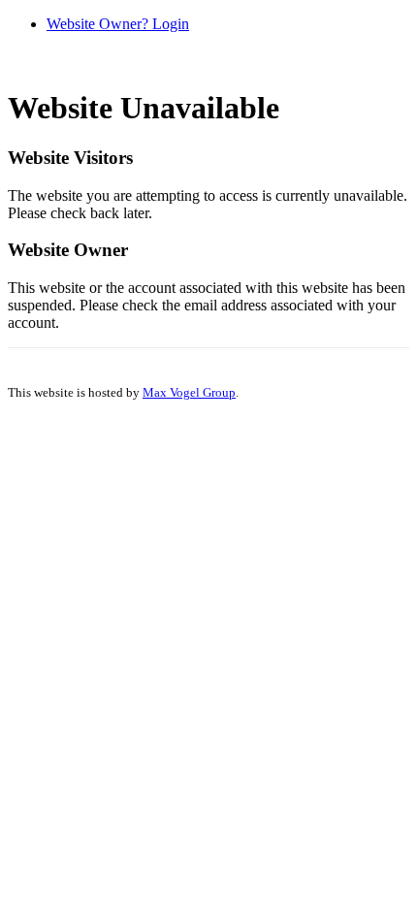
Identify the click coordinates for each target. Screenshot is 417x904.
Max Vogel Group (189, 392)
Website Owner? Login (118, 24)
